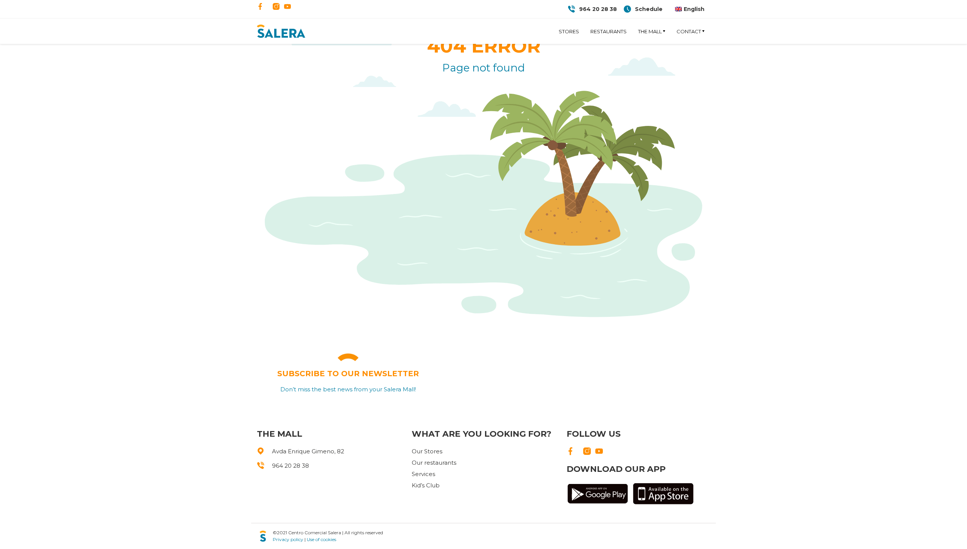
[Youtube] (287, 7)
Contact (689, 31)
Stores (569, 31)
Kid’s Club (426, 485)
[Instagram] (276, 7)
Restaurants (608, 31)
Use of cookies (321, 539)
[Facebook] (260, 7)
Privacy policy (288, 539)
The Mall (650, 31)
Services (423, 474)
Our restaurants (434, 462)
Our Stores (427, 451)
